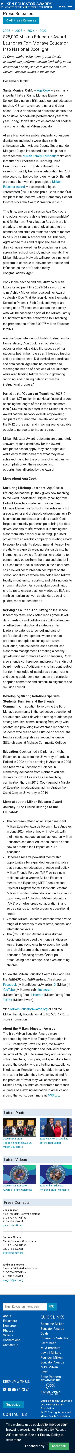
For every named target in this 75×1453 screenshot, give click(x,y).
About (7, 1316)
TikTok (7, 1000)
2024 (31, 31)
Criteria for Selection (55, 1338)
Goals (45, 1333)
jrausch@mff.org (13, 1225)
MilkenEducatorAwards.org (29, 1009)
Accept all (59, 1446)
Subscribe (13, 1404)
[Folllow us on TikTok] (27, 1390)
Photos (8, 1330)
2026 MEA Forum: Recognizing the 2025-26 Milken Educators (17, 1142)
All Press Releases (22, 20)
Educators (10, 1321)
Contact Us (10, 1345)
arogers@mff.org (13, 1280)
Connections (11, 1340)
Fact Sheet (48, 1343)
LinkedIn (37, 995)
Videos (8, 1335)
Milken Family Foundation (40, 156)
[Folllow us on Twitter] (5, 1390)
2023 (43, 31)
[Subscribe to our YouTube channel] (14, 1390)
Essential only (35, 1446)
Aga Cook (43, 90)
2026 (6, 31)
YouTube (9, 990)
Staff (44, 1372)
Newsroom (10, 1326)
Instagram (45, 990)
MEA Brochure (50, 1348)
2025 (18, 31)
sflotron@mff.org (13, 1252)
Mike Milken (49, 1367)
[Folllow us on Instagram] (19, 1390)
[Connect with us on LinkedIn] (23, 1390)
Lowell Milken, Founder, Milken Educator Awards (52, 1357)
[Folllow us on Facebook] (9, 1390)
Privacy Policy (50, 1435)
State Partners (51, 1377)
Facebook (10, 985)
